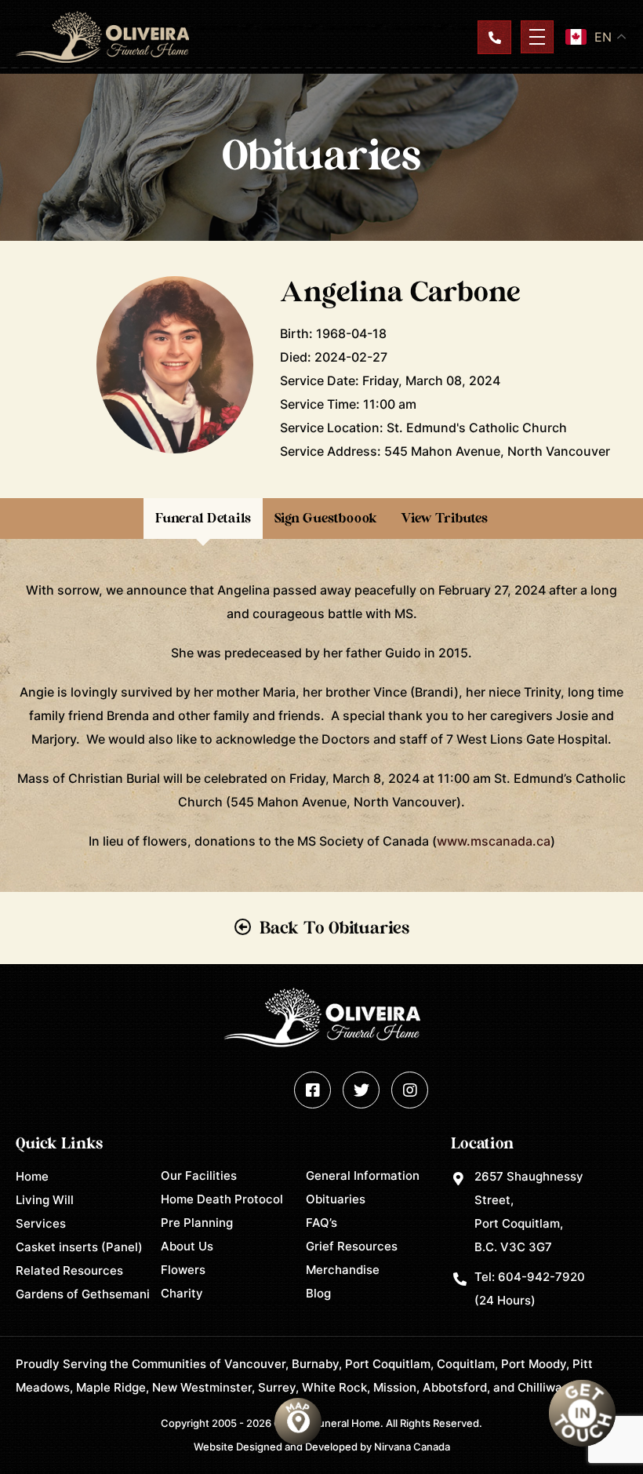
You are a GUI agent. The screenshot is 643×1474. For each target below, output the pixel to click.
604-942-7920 (541, 1276)
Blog (318, 1293)
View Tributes (444, 518)
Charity (182, 1293)
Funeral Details (203, 518)
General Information (363, 1175)
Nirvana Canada (412, 1446)
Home (32, 1176)
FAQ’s (321, 1222)
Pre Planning (197, 1222)
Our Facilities (199, 1175)
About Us (187, 1246)
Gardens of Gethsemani (83, 1294)
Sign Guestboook (325, 518)
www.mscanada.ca (493, 841)
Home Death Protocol (222, 1199)
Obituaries (335, 1199)
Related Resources (69, 1270)
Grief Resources (352, 1246)
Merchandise (343, 1269)
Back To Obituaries (334, 928)
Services (41, 1223)
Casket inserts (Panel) (79, 1246)
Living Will (45, 1199)
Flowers (183, 1269)
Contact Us (494, 37)
